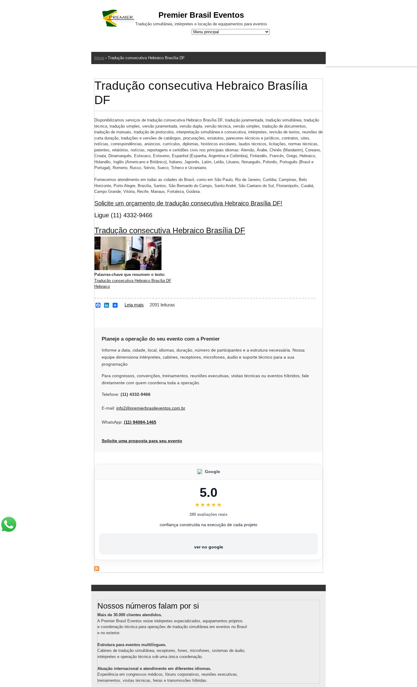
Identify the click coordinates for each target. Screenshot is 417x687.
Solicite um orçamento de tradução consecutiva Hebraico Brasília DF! (188, 203)
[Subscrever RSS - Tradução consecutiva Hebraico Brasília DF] (96, 569)
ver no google (208, 546)
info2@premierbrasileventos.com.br (150, 408)
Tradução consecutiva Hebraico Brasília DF (169, 230)
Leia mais (134, 304)
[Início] (118, 19)
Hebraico (102, 286)
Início (99, 58)
